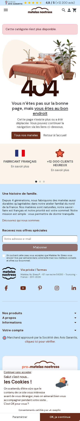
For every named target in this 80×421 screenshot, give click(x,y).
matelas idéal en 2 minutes (47, 2)
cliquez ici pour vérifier (40, 342)
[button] (63, 10)
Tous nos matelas (26, 135)
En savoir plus (20, 166)
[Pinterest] (40, 288)
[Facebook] (6, 288)
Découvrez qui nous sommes (20, 220)
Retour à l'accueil (54, 135)
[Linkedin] (74, 288)
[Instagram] (57, 288)
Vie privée (27, 270)
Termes (41, 270)
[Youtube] (23, 288)
